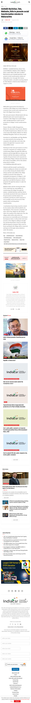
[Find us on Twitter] (12, 591)
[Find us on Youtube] (15, 591)
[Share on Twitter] (10, 28)
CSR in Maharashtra (17, 237)
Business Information (15, 688)
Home (2, 6)
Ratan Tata (22, 239)
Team (15, 674)
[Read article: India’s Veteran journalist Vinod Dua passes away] (15, 327)
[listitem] (15, 33)
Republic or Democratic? (9, 360)
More (6, 6)
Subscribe (15, 669)
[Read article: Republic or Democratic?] (15, 350)
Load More (15, 459)
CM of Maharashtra (8, 237)
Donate (15, 695)
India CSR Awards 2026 (15, 676)
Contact (15, 690)
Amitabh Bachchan (10, 235)
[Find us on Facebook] (9, 591)
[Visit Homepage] (15, 2)
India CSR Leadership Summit (15, 678)
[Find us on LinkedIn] (19, 591)
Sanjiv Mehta (6, 241)
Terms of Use (16, 694)
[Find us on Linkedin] (15, 624)
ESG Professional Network (15, 685)
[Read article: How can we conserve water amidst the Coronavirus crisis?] (15, 371)
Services (15, 683)
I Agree (17, 701)
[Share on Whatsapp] (20, 28)
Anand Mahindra (19, 235)
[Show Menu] (1, 2)
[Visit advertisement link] (15, 572)
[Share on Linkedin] (15, 28)
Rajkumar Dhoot (15, 239)
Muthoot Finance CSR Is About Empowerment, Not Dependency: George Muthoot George (18, 515)
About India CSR (15, 673)
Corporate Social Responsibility (11, 378)
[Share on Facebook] (5, 28)
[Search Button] (29, 2)
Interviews (6, 483)
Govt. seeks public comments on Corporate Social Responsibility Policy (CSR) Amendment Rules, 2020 (15, 429)
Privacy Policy (15, 692)
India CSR (7, 20)
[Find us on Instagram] (22, 591)
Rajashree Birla (7, 239)
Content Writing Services (15, 687)
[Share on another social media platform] (25, 28)
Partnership (15, 680)
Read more (7, 497)
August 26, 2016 (15, 20)
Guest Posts (15, 681)
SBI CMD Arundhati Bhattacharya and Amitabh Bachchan (15, 243)
